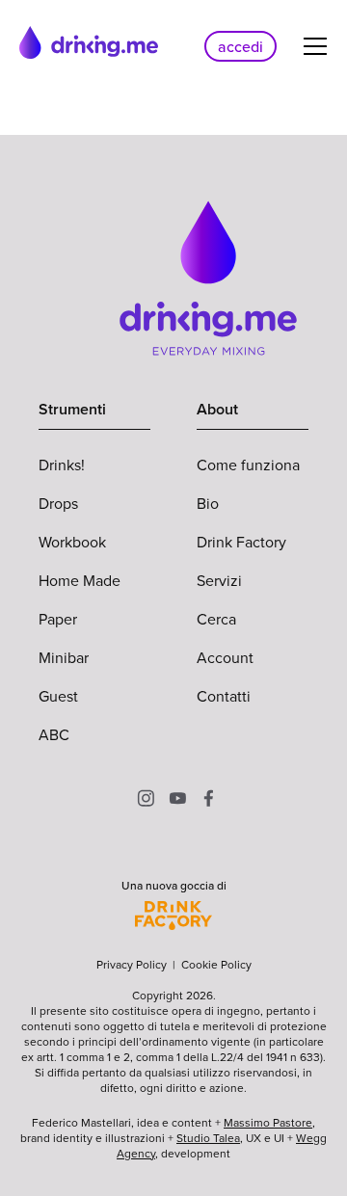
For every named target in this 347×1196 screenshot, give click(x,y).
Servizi (219, 580)
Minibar (64, 657)
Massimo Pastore (268, 1122)
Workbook (72, 541)
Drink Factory (241, 541)
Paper (58, 618)
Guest (58, 695)
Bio (208, 503)
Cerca (216, 618)
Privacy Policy (131, 964)
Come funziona (248, 464)
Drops (58, 503)
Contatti (224, 695)
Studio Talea (208, 1138)
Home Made (79, 580)
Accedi (240, 46)
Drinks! (62, 464)
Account (225, 657)
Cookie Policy (216, 964)
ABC (54, 734)
